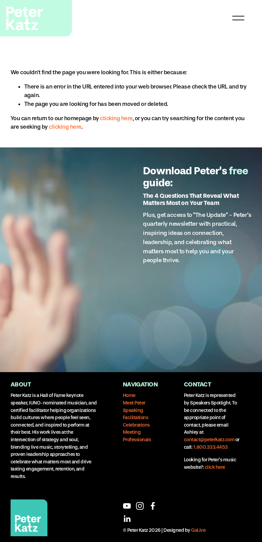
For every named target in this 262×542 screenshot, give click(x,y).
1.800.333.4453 (210, 447)
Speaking (133, 410)
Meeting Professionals (137, 436)
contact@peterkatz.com (209, 440)
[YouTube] (127, 506)
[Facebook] (153, 506)
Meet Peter (134, 403)
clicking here (116, 118)
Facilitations (135, 417)
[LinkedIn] (127, 519)
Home (129, 395)
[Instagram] (140, 506)
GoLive (198, 530)
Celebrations (136, 425)
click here (215, 467)
